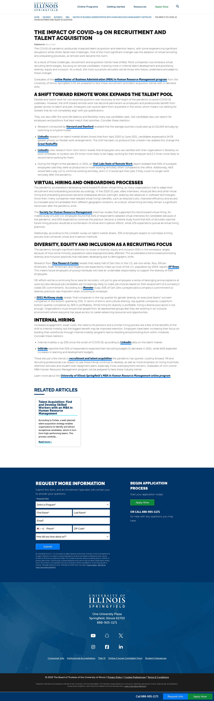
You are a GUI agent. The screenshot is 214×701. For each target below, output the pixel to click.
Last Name (80, 512)
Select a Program (46, 504)
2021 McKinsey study (50, 297)
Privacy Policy (115, 677)
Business (58, 17)
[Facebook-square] (107, 647)
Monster (88, 287)
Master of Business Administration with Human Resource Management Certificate (112, 17)
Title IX (102, 658)
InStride (43, 348)
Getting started (116, 6)
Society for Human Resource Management (65, 212)
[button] (177, 6)
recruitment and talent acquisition (90, 358)
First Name (43, 512)
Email (40, 520)
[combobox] (73, 504)
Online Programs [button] (87, 6)
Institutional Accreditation (81, 658)
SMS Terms (102, 565)
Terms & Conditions (158, 677)
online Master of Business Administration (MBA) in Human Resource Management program (111, 79)
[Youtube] (93, 635)
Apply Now (161, 6)
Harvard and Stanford (79, 126)
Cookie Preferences (135, 677)
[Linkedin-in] (121, 647)
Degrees (47, 17)
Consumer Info (56, 658)
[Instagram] (93, 647)
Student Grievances (155, 658)
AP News (173, 266)
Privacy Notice (92, 565)
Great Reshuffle (47, 143)
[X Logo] (121, 635)
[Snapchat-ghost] (107, 635)
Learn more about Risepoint (45, 567)
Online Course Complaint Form (125, 658)
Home (36, 17)
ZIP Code (79, 528)
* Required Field (42, 499)
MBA (67, 17)
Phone (50, 528)
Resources (140, 6)
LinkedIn (43, 136)
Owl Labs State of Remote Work (113, 163)
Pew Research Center (65, 263)
